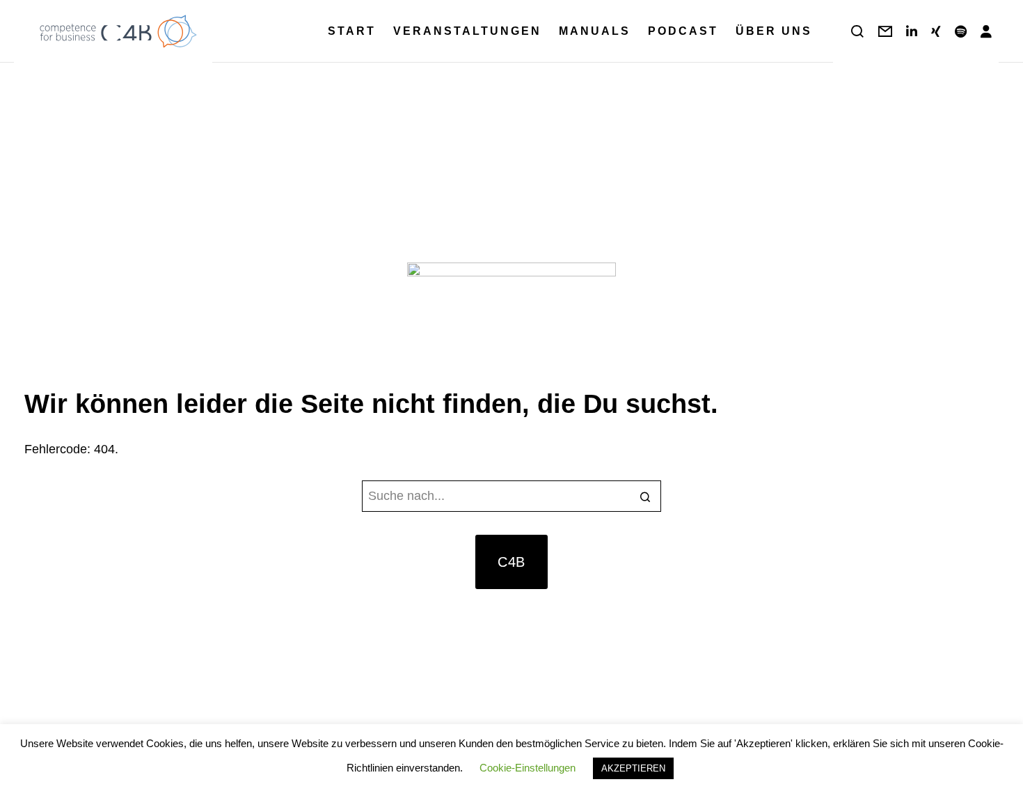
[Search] (857, 31)
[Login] (986, 31)
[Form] (885, 31)
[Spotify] (961, 31)
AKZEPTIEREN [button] (633, 768)
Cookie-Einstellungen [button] (527, 768)
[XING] (936, 31)
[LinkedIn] (911, 31)
